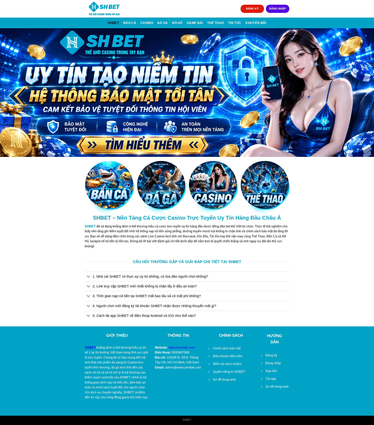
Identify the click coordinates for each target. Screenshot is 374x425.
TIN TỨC (234, 23)
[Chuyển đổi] (88, 277)
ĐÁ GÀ (162, 23)
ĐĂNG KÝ (252, 8)
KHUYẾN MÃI (255, 23)
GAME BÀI (195, 23)
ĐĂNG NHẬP (277, 8)
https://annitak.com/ (181, 347)
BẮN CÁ (129, 23)
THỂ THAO (215, 23)
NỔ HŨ (177, 23)
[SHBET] (104, 9)
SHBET (113, 23)
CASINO (146, 23)
